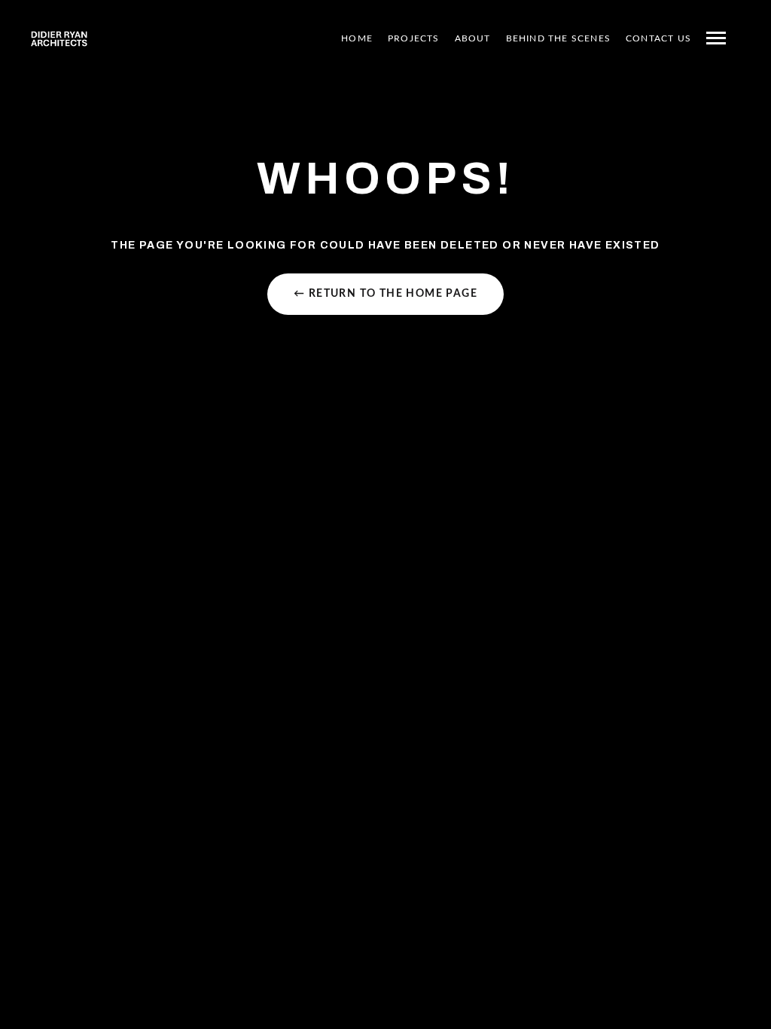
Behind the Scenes (558, 38)
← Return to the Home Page (385, 294)
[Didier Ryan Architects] (59, 38)
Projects (414, 38)
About (473, 38)
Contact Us (658, 38)
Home (357, 38)
